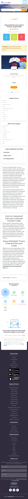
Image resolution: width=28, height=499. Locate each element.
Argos (3, 106)
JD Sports (4, 135)
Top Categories (14, 359)
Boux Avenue (5, 110)
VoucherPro (11, 496)
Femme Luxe (5, 116)
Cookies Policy (14, 428)
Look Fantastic (14, 440)
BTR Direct (4, 137)
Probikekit (4, 133)
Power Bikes (5, 125)
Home (7, 7)
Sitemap (14, 367)
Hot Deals (14, 405)
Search (23, 9)
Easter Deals (14, 395)
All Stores (12, 7)
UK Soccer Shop (6, 131)
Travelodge (14, 453)
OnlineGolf (14, 277)
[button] (7, 92)
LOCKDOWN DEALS (14, 409)
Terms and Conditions (21, 479)
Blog (14, 361)
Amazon (4, 102)
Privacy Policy (14, 430)
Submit (14, 483)
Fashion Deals (14, 397)
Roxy (3, 141)
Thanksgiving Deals (14, 415)
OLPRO (4, 127)
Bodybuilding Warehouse (7, 108)
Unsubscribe (7, 344)
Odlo (3, 143)
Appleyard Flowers (6, 104)
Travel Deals (14, 417)
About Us (14, 426)
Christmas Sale (14, 389)
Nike (14, 442)
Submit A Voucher (14, 365)
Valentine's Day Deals (14, 419)
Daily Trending (14, 391)
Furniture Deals (14, 399)
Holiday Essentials (14, 403)
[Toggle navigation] (25, 2)
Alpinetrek (4, 100)
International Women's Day (14, 407)
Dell (3, 112)
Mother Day (14, 411)
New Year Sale (14, 413)
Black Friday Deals (14, 387)
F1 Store (4, 114)
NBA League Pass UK (7, 139)
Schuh (14, 451)
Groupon (4, 118)
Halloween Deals (14, 401)
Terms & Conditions (14, 431)
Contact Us (14, 363)
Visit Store (14, 87)
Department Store (14, 393)
